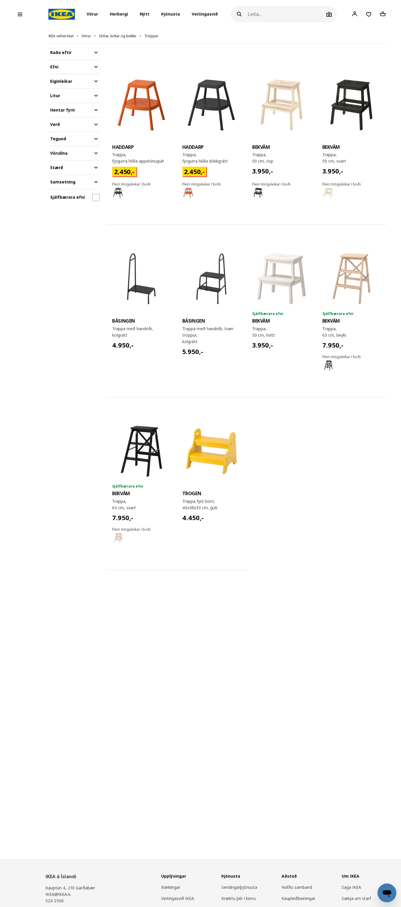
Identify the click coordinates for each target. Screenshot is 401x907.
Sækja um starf (356, 898)
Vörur (86, 35)
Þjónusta (170, 14)
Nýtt (144, 14)
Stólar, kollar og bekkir (118, 35)
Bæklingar (170, 887)
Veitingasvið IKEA (177, 898)
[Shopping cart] (383, 14)
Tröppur (151, 35)
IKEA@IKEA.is (58, 894)
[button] (94, 14)
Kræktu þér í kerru (238, 898)
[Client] (354, 14)
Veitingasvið (205, 14)
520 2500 (55, 900)
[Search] (239, 14)
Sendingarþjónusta (239, 887)
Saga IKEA (351, 887)
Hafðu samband (297, 887)
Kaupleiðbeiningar (298, 898)
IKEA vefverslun (61, 35)
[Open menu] (20, 14)
